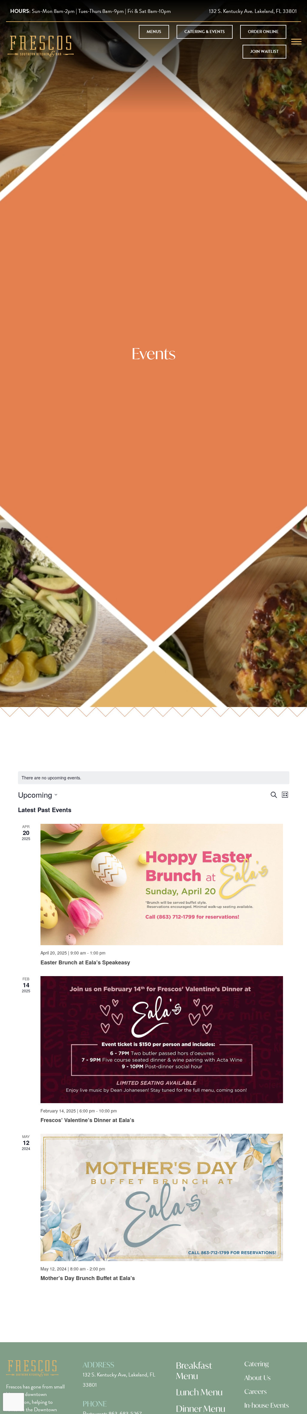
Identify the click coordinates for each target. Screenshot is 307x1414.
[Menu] (296, 42)
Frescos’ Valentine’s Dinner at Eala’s (87, 1120)
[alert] (153, 777)
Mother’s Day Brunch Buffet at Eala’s (87, 1278)
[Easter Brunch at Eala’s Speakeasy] (161, 884)
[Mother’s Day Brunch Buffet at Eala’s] (161, 1197)
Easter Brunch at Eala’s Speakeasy (85, 962)
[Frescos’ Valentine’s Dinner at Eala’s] (161, 1039)
